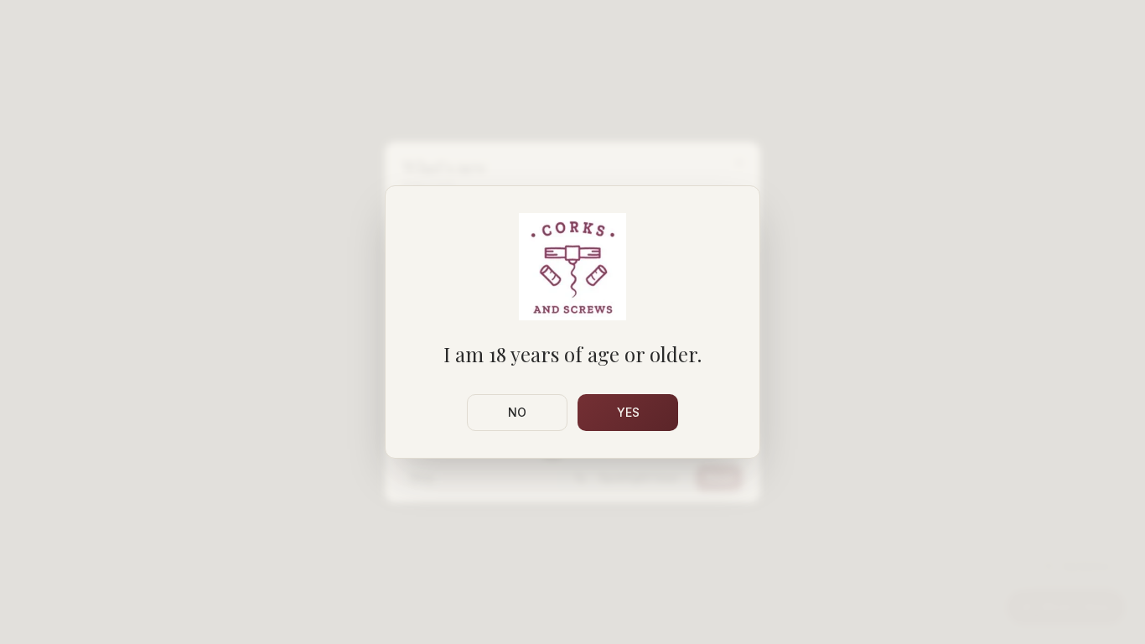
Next (719, 477)
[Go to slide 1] (552, 455)
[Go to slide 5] (598, 455)
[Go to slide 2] (568, 455)
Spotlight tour (638, 477)
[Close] (739, 162)
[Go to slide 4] (588, 455)
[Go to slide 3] (578, 455)
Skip (421, 477)
